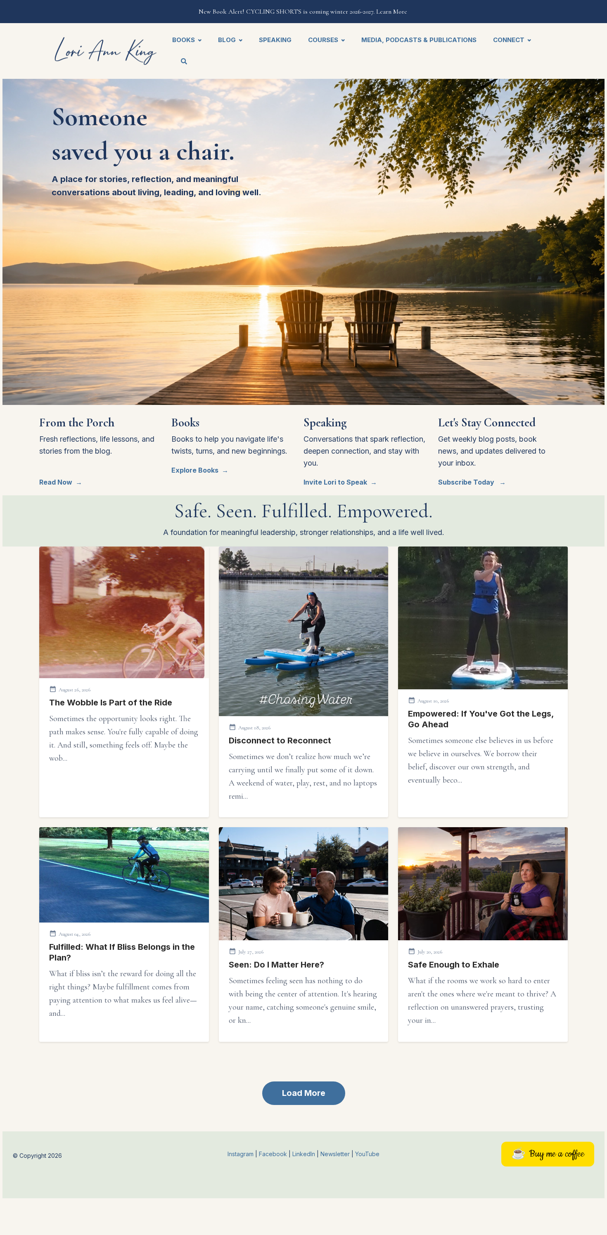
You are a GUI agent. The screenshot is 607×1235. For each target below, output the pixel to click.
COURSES (323, 40)
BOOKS (183, 40)
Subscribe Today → (472, 482)
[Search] (180, 62)
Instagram (241, 1153)
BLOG (227, 40)
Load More (303, 1093)
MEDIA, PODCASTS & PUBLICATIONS (419, 40)
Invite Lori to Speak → (340, 482)
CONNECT (508, 40)
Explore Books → (199, 470)
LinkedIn (304, 1153)
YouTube (367, 1153)
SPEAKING (275, 40)
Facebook (274, 1153)
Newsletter (335, 1153)
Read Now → (60, 482)
